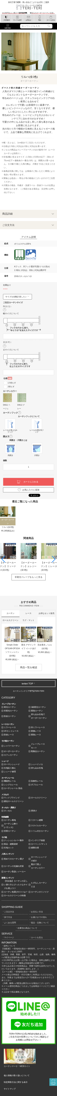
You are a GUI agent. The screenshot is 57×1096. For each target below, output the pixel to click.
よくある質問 (10, 922)
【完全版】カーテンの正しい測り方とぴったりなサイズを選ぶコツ (16, 884)
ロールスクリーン (10, 620)
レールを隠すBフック (37, 431)
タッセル (8, 811)
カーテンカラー (10, 391)
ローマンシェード (12, 764)
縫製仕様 (35, 848)
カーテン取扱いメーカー (15, 871)
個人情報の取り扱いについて (16, 1075)
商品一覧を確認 (28, 667)
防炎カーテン (10, 716)
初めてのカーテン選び (14, 859)
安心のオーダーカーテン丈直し (43, 13)
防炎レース (9, 734)
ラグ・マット (28, 620)
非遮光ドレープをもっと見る (28, 577)
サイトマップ (10, 1089)
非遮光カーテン (11, 711)
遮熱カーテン (37, 711)
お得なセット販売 (46, 613)
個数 (5, 460)
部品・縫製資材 (11, 844)
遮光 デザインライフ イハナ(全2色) (28, 648)
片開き (37, 455)
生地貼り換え (10, 768)
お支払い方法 (37, 912)
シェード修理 (10, 771)
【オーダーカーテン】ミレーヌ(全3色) (49, 566)
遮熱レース (36, 734)
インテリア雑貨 (38, 840)
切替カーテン (10, 831)
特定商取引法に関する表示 (16, 1082)
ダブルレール (37, 784)
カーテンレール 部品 (13, 788)
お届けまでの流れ (39, 917)
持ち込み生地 (37, 768)
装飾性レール (37, 781)
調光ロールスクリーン (14, 801)
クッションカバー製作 (14, 840)
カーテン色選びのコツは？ (16, 892)
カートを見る (37, 937)
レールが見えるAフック (10, 431)
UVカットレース (11, 731)
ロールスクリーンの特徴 (15, 895)
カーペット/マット (39, 844)
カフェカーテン (11, 755)
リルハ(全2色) (8, 527)
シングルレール (11, 784)
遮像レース (36, 731)
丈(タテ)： (7, 342)
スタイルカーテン (39, 825)
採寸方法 (8, 917)
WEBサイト (25, 1066)
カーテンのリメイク (40, 892)
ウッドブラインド (12, 798)
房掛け (34, 811)
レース (28, 613)
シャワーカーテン (12, 746)
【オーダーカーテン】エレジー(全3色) (28, 566)
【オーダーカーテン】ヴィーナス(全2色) (8, 566)
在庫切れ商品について (27, 928)
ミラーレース (10, 727)
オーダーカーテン (12, 751)
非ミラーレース (38, 727)
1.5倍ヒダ (12, 383)
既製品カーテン (38, 751)
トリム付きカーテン (40, 831)
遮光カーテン (10, 707)
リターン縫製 (37, 820)
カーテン (10, 613)
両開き (10, 455)
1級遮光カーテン (38, 707)
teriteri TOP (27, 683)
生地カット (9, 848)
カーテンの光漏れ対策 (14, 866)
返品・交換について (40, 922)
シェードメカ (37, 764)
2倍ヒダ (11, 387)
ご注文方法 (9, 912)
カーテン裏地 (10, 820)
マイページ (9, 937)
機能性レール (10, 781)
